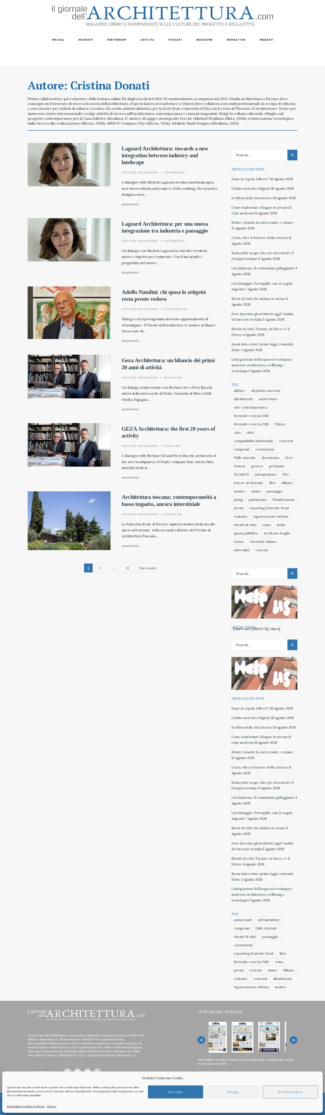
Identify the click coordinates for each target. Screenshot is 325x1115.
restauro (240, 516)
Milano (286, 483)
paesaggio (275, 491)
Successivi (147, 568)
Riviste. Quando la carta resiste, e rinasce (262, 223)
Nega (233, 1092)
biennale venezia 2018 (251, 424)
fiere (289, 458)
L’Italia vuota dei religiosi (250, 189)
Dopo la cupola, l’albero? (250, 179)
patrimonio (258, 500)
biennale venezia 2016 (251, 416)
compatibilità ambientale (253, 441)
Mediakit (266, 39)
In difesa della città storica (251, 198)
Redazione (204, 39)
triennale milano (263, 542)
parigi (238, 500)
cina (237, 432)
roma (266, 525)
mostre (239, 491)
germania (276, 466)
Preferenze (290, 1092)
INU (286, 474)
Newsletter (236, 39)
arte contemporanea (250, 407)
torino (239, 542)
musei (256, 491)
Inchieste (85, 39)
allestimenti (243, 399)
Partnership (117, 39)
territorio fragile (277, 533)
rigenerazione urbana (270, 516)
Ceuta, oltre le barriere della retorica (259, 238)
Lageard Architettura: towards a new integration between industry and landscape (165, 155)
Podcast (175, 39)
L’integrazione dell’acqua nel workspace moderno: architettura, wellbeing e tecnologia (261, 365)
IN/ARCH (241, 474)
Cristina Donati (147, 172)
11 (127, 568)
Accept (175, 1092)
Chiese (280, 424)
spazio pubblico (246, 533)
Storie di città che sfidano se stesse (258, 299)
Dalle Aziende (245, 458)
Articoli (147, 39)
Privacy (51, 1106)
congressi (241, 449)
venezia (262, 550)
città (250, 432)
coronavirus (264, 449)
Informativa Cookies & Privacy (26, 1106)
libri (272, 483)
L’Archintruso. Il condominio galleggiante (262, 268)
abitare (239, 390)
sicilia (281, 525)
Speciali (58, 39)
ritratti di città (245, 525)
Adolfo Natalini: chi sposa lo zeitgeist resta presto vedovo (164, 295)
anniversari (268, 399)
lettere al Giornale (248, 483)
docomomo (270, 458)
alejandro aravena (265, 390)
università (242, 550)
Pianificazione (284, 500)
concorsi (286, 441)
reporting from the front (269, 508)
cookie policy (108, 1087)
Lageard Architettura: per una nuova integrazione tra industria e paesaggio (165, 227)
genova (257, 466)
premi (238, 508)
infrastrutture (266, 474)
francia (239, 466)
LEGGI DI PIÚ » (131, 204)
